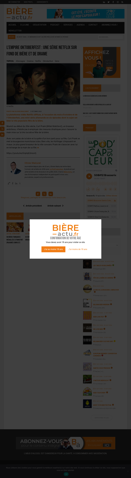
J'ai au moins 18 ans (53, 249)
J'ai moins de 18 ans (77, 249)
